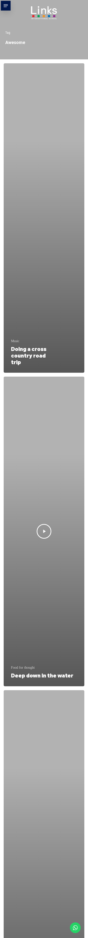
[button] (6, 5)
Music (15, 341)
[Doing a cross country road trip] (44, 218)
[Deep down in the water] (44, 531)
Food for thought (23, 667)
